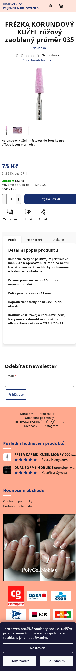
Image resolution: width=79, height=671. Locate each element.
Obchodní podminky (39, 418)
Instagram (51, 426)
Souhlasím (56, 661)
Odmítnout (20, 661)
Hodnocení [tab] (34, 240)
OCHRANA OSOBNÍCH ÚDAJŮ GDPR (39, 422)
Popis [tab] (12, 240)
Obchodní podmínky (17, 501)
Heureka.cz (48, 414)
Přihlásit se (16, 394)
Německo (39, 48)
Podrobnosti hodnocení (39, 60)
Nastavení (38, 648)
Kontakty (26, 414)
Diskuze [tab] (58, 240)
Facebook (30, 426)
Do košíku (53, 199)
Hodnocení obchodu (17, 506)
